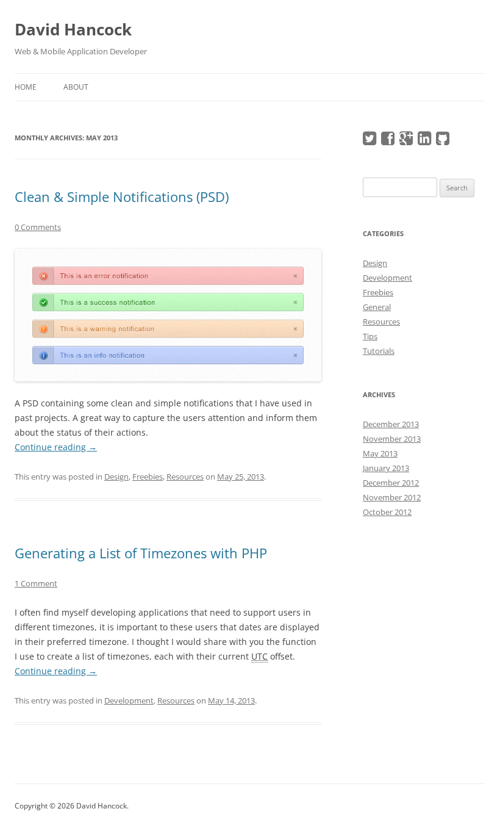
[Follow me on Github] (444, 140)
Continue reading (56, 447)
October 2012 (387, 511)
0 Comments (38, 226)
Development (129, 700)
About (75, 87)
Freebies (147, 476)
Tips (370, 336)
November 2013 (392, 438)
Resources (185, 476)
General (377, 306)
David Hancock (73, 29)
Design (116, 476)
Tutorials (379, 350)
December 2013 (391, 424)
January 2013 (386, 468)
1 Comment (36, 583)
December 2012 (391, 482)
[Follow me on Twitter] (371, 140)
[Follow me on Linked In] (426, 140)
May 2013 (380, 453)
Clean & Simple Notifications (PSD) (122, 196)
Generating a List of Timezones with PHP (141, 553)
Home (26, 87)
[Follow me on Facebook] (389, 140)
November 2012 (392, 497)
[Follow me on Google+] (407, 140)
